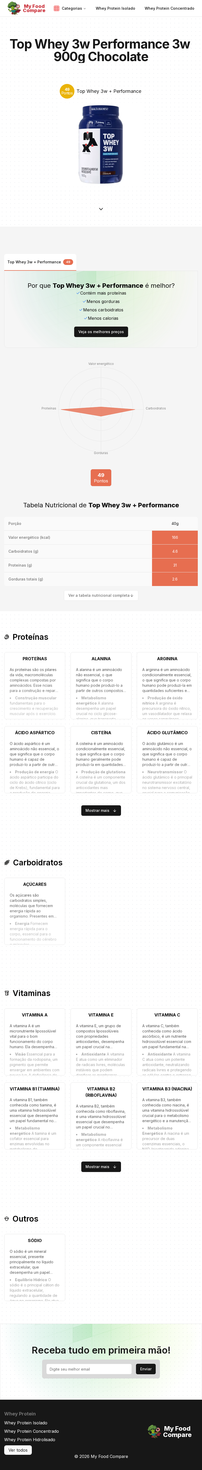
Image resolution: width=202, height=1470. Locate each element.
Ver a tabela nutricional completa (99, 595)
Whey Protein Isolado (25, 1422)
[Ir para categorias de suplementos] (101, 213)
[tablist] (101, 262)
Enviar (146, 1369)
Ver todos (18, 1450)
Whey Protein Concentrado (31, 1431)
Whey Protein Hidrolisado (29, 1439)
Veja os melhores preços (101, 331)
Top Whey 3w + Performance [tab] (38, 262)
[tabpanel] (101, 436)
